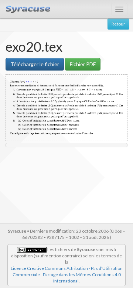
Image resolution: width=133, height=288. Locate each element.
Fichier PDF (83, 64)
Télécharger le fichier (34, 64)
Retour (118, 24)
